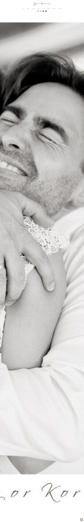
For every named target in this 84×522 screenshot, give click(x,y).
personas (33, 8)
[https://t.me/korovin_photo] (46, 11)
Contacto (59, 8)
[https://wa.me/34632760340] (40, 11)
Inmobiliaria (48, 8)
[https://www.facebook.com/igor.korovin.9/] (43, 11)
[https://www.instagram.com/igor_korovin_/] (38, 11)
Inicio (24, 8)
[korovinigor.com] (42, 4)
